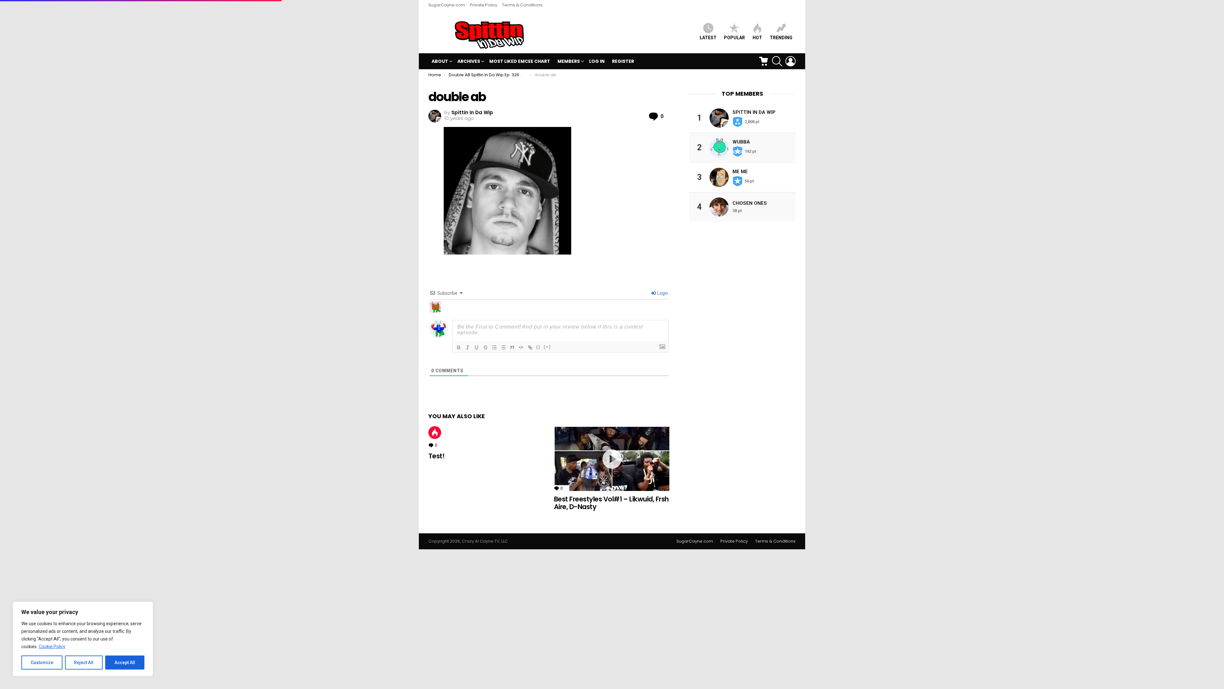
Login (662, 293)
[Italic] (467, 347)
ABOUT (440, 61)
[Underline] (476, 347)
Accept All (124, 662)
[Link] (530, 347)
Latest (708, 37)
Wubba (741, 142)
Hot (434, 432)
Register (623, 61)
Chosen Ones (749, 203)
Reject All (83, 662)
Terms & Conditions (522, 5)
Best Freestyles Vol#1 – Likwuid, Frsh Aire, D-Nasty (611, 502)
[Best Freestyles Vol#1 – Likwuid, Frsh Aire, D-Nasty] (612, 459)
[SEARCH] (777, 61)
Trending (781, 37)
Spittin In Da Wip (754, 112)
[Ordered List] (494, 347)
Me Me (740, 171)
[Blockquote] (512, 347)
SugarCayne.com (446, 5)
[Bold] (458, 347)
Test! (436, 456)
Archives (468, 61)
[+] (547, 346)
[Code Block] (521, 347)
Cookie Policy (52, 646)
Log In (597, 61)
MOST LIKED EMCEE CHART (519, 61)
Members (568, 61)
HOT (757, 37)
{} (538, 346)
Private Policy (483, 5)
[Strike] (485, 347)
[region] (83, 639)
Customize (42, 662)
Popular (734, 37)
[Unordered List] (503, 347)
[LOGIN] (790, 61)
